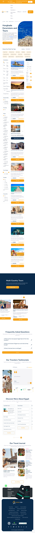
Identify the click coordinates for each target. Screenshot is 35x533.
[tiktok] (16, 526)
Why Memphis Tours (11, 510)
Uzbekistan (5, 88)
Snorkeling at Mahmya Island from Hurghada (16, 193)
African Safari (7, 72)
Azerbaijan (4, 93)
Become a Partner (24, 510)
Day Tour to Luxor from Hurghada (16, 214)
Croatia (7, 93)
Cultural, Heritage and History (5, 125)
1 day (5, 181)
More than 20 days (5, 189)
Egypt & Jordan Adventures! (15, 133)
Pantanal (5, 149)
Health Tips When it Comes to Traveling (17, 515)
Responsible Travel (12, 508)
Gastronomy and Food (5, 137)
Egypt (12, 7)
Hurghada (11, 36)
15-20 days (6, 187)
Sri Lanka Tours (7, 74)
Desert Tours (20, 54)
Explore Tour (12, 287)
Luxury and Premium (5, 145)
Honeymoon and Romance (5, 143)
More (11, 18)
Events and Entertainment (5, 131)
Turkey (4, 71)
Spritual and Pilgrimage (5, 163)
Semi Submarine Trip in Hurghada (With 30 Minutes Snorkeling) (17, 69)
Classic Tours (5, 52)
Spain (7, 88)
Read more (4, 40)
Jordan (7, 62)
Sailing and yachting (5, 159)
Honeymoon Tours (6, 54)
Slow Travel (6, 161)
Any (5, 99)
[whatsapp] (23, 526)
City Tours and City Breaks (6, 123)
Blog (11, 15)
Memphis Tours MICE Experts (13, 512)
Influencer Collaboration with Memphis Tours (13, 517)
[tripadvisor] (26, 526)
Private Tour (6, 199)
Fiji (4, 90)
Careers (18, 510)
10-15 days (6, 185)
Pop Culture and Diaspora (5, 154)
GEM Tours (5, 56)
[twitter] (10, 526)
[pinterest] (18, 526)
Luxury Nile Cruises (27, 54)
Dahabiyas (23, 52)
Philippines (8, 86)
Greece (4, 80)
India (4, 74)
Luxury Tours (29, 52)
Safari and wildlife (5, 157)
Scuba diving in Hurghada (15, 235)
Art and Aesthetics (5, 120)
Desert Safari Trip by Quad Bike (16, 112)
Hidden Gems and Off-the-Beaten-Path (5, 139)
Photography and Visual (5, 152)
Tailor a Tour (30, 12)
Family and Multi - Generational (5, 134)
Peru (7, 80)
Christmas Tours (11, 52)
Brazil (7, 82)
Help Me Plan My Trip (7, 42)
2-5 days (5, 182)
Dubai (4, 65)
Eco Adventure (4, 128)
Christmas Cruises (13, 54)
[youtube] (13, 526)
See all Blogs (17, 481)
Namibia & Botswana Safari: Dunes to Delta (20, 310)
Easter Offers (6, 103)
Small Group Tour (5, 201)
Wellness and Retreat (5, 166)
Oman (7, 68)
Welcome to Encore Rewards (21, 508)
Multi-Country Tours (13, 13)
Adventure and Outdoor (5, 118)
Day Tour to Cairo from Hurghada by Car (17, 257)
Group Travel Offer (25, 517)
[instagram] (21, 526)
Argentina (4, 86)
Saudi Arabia (7, 66)
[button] (20, 11)
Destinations (13, 10)
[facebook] (8, 526)
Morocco (4, 68)
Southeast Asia (4, 83)
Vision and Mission (23, 512)
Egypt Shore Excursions (19, 56)
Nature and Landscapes (5, 148)
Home (12, 5)
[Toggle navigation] (9, 12)
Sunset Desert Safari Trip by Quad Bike (17, 150)
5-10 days (6, 184)
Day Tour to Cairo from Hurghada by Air (17, 171)
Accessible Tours (27, 56)
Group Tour (6, 197)
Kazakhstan (8, 91)
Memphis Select (17, 519)
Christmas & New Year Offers (5, 102)
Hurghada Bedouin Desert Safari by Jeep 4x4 (17, 91)
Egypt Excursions (11, 56)
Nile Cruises (18, 52)
